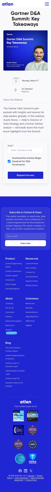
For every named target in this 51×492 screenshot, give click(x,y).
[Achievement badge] (18, 415)
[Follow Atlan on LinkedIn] (26, 471)
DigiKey (29, 325)
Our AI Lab (9, 308)
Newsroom (9, 325)
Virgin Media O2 (32, 317)
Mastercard (30, 303)
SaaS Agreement (21, 478)
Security (31, 476)
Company (9, 303)
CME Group (30, 321)
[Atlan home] (25, 401)
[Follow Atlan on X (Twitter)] (31, 471)
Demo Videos (31, 268)
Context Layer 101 (12, 378)
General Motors (32, 312)
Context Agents (11, 276)
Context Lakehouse (13, 271)
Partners (8, 317)
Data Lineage (10, 284)
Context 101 (30, 272)
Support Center (32, 281)
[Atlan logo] (6, 4)
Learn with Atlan (32, 263)
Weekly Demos (32, 285)
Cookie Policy (31, 480)
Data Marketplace (12, 289)
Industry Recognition (13, 321)
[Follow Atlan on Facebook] (21, 471)
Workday (29, 308)
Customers (9, 312)
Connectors (10, 280)
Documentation (32, 277)
